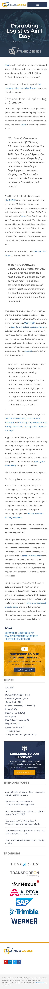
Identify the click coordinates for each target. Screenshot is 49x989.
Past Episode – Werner (15, 720)
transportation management (21, 636)
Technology (10, 731)
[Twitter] (15, 962)
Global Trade (11, 702)
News (8, 716)
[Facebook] (19, 962)
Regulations (10, 723)
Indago (8, 709)
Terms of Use (39, 982)
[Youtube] (6, 962)
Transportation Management (18, 734)
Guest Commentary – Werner (18, 705)
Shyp (31, 633)
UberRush (24, 639)
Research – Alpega (13, 727)
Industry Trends (12, 713)
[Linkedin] (10, 962)
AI (6, 691)
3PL (7, 687)
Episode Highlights (13, 698)
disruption (11, 633)
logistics (22, 633)
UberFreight (11, 639)
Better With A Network (15, 695)
